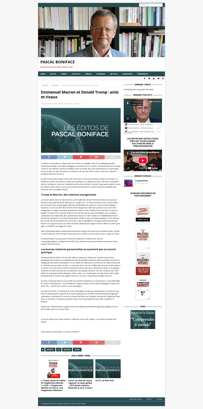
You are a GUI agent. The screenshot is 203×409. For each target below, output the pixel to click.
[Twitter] (149, 78)
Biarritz (50, 349)
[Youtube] (154, 78)
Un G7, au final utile (104, 380)
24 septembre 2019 (51, 104)
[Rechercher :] (151, 5)
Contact (159, 399)
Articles (114, 74)
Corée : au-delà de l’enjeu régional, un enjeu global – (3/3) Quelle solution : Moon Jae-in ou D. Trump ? (80, 384)
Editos (53, 74)
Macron (67, 349)
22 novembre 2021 (142, 183)
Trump (77, 349)
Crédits (149, 399)
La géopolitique (141, 181)
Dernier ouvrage (142, 176)
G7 (59, 349)
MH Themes (82, 404)
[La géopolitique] (128, 183)
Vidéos (64, 74)
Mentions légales (135, 399)
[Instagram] (163, 78)
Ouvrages (100, 74)
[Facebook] (144, 78)
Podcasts (76, 74)
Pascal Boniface (66, 104)
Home (42, 74)
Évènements (142, 74)
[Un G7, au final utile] (108, 368)
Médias (88, 74)
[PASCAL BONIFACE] (101, 56)
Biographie (127, 74)
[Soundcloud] (158, 78)
